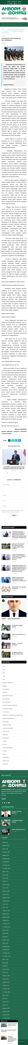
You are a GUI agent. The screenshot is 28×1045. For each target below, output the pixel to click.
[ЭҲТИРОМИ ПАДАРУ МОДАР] (5, 628)
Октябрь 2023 (6, 923)
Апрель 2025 (6, 884)
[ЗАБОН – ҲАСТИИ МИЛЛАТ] (14, 608)
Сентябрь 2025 (6, 868)
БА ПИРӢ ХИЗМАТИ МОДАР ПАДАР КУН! (17, 653)
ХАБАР (4, 754)
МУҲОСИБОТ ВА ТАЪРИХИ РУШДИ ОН (19, 587)
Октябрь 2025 (6, 865)
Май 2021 (5, 998)
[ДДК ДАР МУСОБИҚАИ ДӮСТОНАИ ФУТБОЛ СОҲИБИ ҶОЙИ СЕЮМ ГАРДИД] (5, 546)
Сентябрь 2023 (6, 927)
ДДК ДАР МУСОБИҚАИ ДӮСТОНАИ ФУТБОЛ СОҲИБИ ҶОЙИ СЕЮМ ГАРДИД (18, 546)
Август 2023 (6, 930)
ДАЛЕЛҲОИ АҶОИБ (7, 695)
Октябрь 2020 (6, 1018)
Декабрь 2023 (6, 917)
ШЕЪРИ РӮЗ (6, 760)
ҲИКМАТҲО (6, 757)
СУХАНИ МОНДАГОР (8, 747)
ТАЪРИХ (8, 1)
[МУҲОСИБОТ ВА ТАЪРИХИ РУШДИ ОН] (5, 589)
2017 (4, 666)
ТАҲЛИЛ (6, 31)
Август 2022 (6, 959)
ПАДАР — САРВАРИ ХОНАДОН (17, 644)
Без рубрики (6, 689)
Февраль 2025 (6, 891)
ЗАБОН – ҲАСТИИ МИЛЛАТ (10, 619)
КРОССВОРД (6, 712)
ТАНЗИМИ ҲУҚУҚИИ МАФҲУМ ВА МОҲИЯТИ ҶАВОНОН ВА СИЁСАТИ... (14, 467)
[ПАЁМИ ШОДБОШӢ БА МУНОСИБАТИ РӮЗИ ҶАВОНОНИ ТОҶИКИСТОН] (5, 580)
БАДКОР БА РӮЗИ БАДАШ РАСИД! (12, 1024)
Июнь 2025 (5, 878)
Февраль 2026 (6, 852)
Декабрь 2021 (6, 982)
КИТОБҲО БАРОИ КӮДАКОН (10, 705)
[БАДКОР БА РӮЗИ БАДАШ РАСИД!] (4, 1025)
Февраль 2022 (6, 975)
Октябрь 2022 (6, 953)
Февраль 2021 (6, 1008)
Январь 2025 (6, 894)
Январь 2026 (6, 855)
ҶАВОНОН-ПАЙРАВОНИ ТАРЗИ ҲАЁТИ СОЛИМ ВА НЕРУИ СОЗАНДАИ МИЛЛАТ (19, 557)
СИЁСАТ (5, 741)
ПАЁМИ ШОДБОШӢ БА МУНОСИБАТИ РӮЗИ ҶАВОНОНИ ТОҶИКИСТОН (19, 579)
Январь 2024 (6, 914)
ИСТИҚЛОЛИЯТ (7, 702)
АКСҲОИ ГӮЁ (14, 1)
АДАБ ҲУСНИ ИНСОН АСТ (19, 634)
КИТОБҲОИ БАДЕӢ (7, 708)
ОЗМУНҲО (5, 734)
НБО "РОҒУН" (6, 731)
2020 (4, 676)
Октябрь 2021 (6, 988)
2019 (4, 673)
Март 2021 (5, 1005)
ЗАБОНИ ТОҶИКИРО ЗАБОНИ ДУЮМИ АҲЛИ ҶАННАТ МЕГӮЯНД (12, 1039)
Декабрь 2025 (6, 858)
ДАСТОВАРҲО (6, 699)
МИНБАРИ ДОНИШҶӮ (8, 718)
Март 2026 (5, 849)
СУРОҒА (19, 1)
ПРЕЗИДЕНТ (6, 738)
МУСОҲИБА (6, 721)
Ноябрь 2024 (6, 901)
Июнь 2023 (5, 933)
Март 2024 (5, 907)
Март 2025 (5, 888)
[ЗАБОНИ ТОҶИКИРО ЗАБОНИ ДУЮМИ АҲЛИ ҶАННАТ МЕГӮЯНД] (4, 1038)
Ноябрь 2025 (6, 862)
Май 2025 (5, 881)
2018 (4, 669)
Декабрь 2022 (6, 946)
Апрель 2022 (6, 969)
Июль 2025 (5, 875)
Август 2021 (6, 995)
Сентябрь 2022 (6, 956)
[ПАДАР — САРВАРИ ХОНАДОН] (5, 646)
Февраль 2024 (6, 910)
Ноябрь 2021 (6, 985)
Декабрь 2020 (6, 1011)
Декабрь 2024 (6, 897)
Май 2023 (5, 936)
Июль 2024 (5, 904)
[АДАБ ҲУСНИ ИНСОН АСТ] (5, 637)
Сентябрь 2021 (6, 992)
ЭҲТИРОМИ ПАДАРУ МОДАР (17, 626)
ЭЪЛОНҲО (5, 764)
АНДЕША (5, 686)
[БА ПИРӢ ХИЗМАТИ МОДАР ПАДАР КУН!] (5, 655)
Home (2, 29)
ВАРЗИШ (5, 692)
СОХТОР (5, 744)
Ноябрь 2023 (6, 920)
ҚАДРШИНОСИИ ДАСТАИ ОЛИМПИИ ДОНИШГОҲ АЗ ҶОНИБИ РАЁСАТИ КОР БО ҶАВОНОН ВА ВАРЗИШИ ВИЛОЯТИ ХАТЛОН (19, 568)
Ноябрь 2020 (6, 1014)
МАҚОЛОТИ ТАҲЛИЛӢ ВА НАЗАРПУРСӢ (16, 29)
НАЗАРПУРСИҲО (7, 725)
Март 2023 (5, 943)
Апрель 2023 (6, 940)
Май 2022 (5, 966)
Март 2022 (5, 972)
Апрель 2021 (6, 1001)
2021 (4, 679)
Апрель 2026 (6, 845)
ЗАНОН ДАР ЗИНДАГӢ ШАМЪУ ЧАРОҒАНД (9, 1030)
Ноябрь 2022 (6, 949)
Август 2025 (6, 871)
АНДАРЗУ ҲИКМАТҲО (8, 682)
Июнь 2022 (5, 962)
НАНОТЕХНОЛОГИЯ (8, 728)
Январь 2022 (6, 979)
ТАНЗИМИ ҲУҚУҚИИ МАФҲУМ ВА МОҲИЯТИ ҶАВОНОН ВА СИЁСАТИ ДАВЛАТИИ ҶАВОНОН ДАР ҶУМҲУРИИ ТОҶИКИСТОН (19, 534)
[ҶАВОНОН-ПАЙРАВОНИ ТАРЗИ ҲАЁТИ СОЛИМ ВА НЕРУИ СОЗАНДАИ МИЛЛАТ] (5, 557)
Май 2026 (5, 842)
